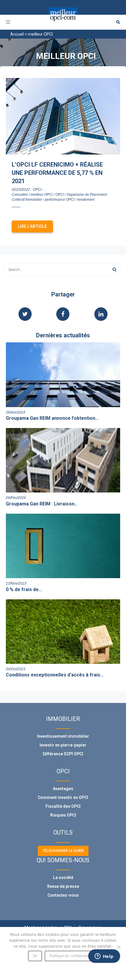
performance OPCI (59, 200)
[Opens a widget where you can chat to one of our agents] (104, 956)
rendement (85, 200)
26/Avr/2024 (15, 412)
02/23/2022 (21, 190)
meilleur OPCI (41, 195)
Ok (35, 955)
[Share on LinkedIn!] (101, 314)
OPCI (37, 190)
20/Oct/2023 (15, 669)
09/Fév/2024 (16, 498)
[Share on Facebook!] (62, 314)
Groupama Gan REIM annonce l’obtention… (52, 418)
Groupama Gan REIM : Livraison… (42, 504)
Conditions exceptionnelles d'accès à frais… (55, 675)
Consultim (20, 195)
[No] (119, 947)
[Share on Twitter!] (25, 314)
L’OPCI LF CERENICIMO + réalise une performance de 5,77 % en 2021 (57, 173)
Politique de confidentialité (71, 955)
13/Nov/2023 (16, 583)
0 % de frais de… (24, 589)
